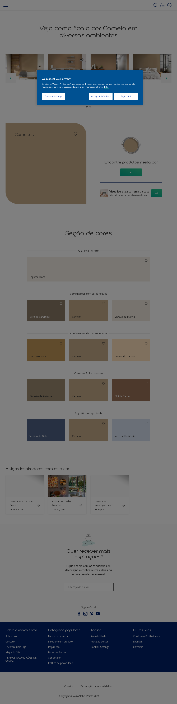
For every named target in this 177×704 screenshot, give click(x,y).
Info (106, 87)
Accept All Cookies (100, 96)
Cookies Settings (53, 96)
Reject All (126, 96)
